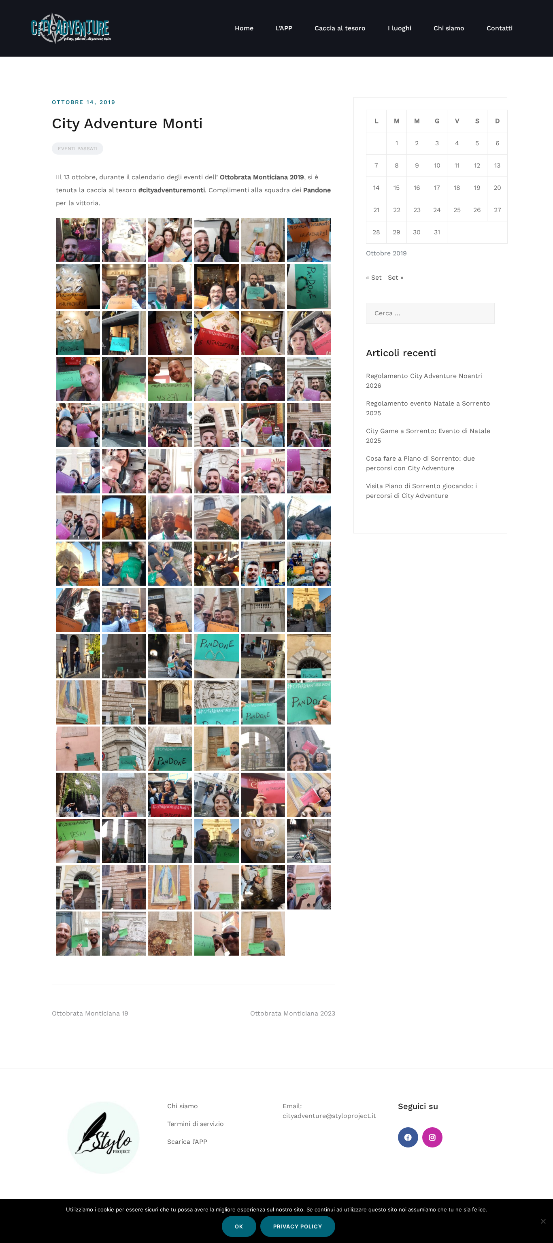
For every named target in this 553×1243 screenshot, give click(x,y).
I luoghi (399, 28)
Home (244, 28)
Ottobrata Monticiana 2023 (292, 1013)
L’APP (284, 28)
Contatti (500, 28)
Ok (239, 1226)
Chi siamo (449, 28)
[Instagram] (432, 1137)
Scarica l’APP (187, 1141)
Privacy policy (297, 1226)
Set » (396, 277)
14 (376, 187)
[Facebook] (408, 1137)
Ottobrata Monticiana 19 (90, 1013)
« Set (374, 277)
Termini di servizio (195, 1124)
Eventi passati (77, 148)
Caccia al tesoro (340, 28)
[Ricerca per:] (430, 313)
